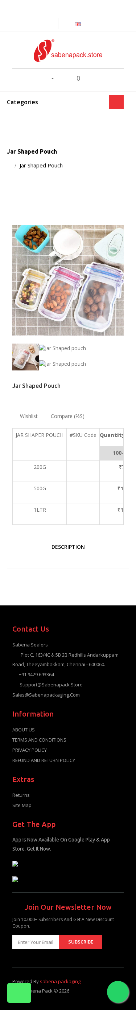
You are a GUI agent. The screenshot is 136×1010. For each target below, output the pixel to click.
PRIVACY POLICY (29, 750)
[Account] (48, 77)
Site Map (22, 805)
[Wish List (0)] (62, 78)
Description (68, 546)
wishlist (28, 416)
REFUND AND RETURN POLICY (43, 760)
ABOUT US (23, 729)
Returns (21, 795)
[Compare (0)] (52, 23)
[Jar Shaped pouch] (68, 281)
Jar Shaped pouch (41, 165)
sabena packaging (60, 981)
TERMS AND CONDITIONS (39, 740)
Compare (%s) (68, 416)
